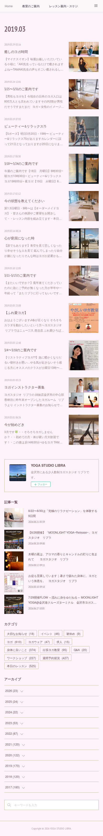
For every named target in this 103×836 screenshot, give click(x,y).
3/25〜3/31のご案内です (21, 89)
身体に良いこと (21, 650)
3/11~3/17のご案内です (20, 275)
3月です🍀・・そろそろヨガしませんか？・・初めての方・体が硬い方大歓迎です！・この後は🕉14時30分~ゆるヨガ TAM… (33, 437)
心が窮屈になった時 (19, 238)
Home (9, 6)
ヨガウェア (39, 642)
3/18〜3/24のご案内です (21, 163)
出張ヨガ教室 (55, 650)
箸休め (73, 634)
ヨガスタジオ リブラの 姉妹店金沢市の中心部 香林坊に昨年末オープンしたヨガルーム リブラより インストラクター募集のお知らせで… (34, 399)
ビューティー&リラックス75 (25, 126)
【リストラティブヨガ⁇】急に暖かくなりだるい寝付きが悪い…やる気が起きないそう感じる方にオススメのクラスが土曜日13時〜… (33, 362)
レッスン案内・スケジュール (63, 6)
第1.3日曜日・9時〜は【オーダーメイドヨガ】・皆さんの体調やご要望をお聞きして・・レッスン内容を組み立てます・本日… (33, 213)
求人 (63, 642)
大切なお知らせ (20, 634)
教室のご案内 (31, 6)
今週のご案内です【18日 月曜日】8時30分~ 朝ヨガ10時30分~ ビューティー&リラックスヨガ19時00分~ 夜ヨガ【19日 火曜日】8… (33, 176)
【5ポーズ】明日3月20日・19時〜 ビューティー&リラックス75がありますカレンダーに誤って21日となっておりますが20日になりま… (34, 138)
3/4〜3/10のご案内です (20, 350)
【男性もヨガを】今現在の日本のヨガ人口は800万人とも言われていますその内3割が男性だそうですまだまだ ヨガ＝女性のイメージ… (34, 101)
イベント (50, 634)
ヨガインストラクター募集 (24, 387)
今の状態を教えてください (24, 201)
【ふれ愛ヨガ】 (16, 313)
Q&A (80, 650)
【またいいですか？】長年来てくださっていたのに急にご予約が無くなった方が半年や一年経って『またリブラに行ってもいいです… (33, 288)
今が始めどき (14, 424)
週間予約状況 (56, 658)
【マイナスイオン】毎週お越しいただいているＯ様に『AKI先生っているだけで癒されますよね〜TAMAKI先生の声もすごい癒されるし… (33, 64)
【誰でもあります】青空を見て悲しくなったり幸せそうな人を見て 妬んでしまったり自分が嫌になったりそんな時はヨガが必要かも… (33, 250)
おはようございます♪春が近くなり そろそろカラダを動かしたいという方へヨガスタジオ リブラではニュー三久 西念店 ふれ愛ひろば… (34, 325)
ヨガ (14, 642)
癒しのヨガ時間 (16, 52)
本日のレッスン (21, 666)
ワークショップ (21, 658)
